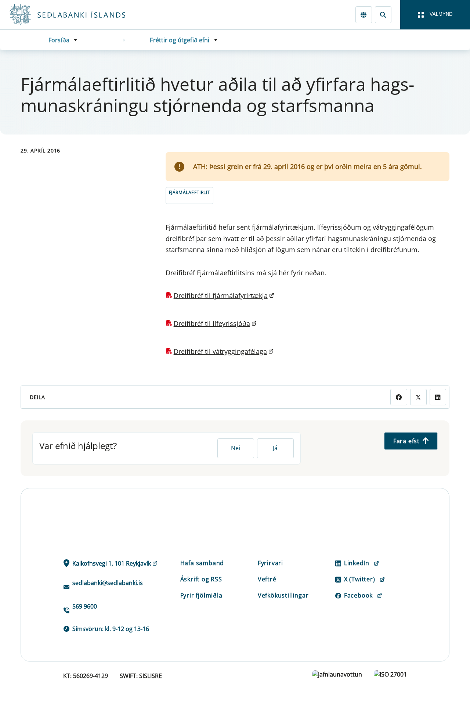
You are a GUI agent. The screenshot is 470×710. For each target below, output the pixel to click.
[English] (363, 14)
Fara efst (406, 441)
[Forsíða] (79, 14)
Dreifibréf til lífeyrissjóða (212, 323)
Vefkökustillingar (283, 595)
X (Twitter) (359, 579)
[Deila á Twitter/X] (418, 397)
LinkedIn (356, 563)
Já (275, 448)
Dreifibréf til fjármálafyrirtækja (221, 295)
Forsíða (58, 40)
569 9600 (84, 606)
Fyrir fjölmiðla (201, 595)
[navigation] (435, 14)
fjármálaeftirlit (189, 192)
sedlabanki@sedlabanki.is (107, 583)
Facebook (358, 595)
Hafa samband (202, 563)
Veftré (267, 579)
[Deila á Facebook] (398, 397)
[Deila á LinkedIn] (438, 397)
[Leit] (383, 14)
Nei (235, 448)
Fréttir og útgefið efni (179, 40)
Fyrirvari (270, 563)
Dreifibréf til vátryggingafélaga (220, 351)
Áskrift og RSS (201, 579)
